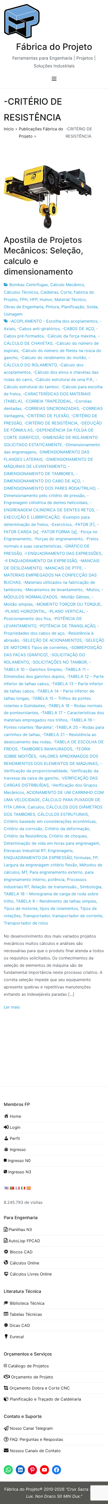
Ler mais (12, 1007)
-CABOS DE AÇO (78, 328)
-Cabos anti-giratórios (38, 328)
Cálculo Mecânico (67, 284)
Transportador (36, 915)
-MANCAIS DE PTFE (63, 567)
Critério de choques (68, 835)
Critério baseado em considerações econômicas (50, 821)
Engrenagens (60, 850)
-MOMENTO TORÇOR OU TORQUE (68, 604)
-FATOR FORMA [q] (58, 531)
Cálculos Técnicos (21, 292)
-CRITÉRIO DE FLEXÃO (47, 415)
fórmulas (82, 857)
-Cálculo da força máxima (70, 335)
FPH (24, 299)
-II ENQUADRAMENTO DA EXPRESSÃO (40, 560)
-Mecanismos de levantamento (53, 589)
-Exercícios (61, 524)
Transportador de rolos (26, 922)
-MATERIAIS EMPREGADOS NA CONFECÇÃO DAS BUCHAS (50, 575)
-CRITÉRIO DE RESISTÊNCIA (51, 423)
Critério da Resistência (25, 835)
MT (24, 872)
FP (95, 857)
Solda (92, 306)
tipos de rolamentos (59, 908)
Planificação (72, 306)
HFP (33, 299)
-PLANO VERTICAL (66, 611)
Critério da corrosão (23, 828)
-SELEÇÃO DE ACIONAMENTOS (51, 640)
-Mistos (92, 589)
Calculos (36, 806)
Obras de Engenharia (23, 306)
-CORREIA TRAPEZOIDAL (48, 401)
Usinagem (13, 314)
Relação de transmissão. (54, 886)
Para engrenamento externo (56, 872)
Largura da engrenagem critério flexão (40, 864)
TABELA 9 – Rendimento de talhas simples (56, 901)
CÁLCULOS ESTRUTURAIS (62, 814)
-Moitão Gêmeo (74, 596)
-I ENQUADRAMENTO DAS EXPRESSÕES (62, 553)
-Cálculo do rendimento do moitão (53, 357)
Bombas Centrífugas (28, 284)
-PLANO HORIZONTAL (25, 611)
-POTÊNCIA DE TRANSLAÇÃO (66, 625)
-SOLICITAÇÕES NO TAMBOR (59, 662)
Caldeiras (49, 292)
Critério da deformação (67, 828)
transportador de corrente (77, 915)
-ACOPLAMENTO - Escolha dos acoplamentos (53, 321)
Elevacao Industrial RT (25, 850)
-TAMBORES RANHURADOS (46, 748)
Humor (46, 299)
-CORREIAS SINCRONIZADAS (51, 408)
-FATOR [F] (84, 524)
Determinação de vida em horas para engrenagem (51, 843)
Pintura (52, 306)
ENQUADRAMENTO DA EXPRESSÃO (38, 857)
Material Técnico (70, 299)
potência (56, 879)
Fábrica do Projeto (54, 46)
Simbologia (90, 886)
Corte (66, 292)
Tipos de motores (20, 908)
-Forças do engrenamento (58, 538)
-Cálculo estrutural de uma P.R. (63, 379)
